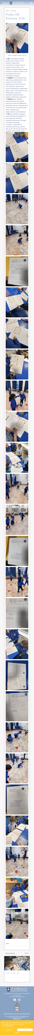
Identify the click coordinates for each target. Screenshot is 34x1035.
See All (26, 953)
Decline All (9, 1030)
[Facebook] (14, 999)
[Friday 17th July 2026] (17, 963)
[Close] (32, 1022)
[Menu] (31, 3)
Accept (25, 1030)
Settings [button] (17, 1033)
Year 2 (7, 943)
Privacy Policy (9, 1026)
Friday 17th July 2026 (12, 973)
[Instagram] (19, 999)
